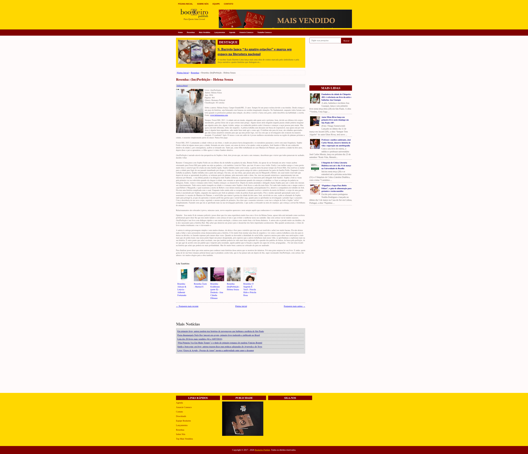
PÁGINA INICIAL (185, 4)
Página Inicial (183, 73)
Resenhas (191, 32)
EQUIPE (216, 4)
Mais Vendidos (204, 32)
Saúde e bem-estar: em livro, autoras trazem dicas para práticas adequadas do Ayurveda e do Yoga (219, 346)
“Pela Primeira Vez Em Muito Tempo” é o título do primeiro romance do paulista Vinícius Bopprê (219, 342)
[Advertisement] (240, 373)
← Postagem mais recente (187, 306)
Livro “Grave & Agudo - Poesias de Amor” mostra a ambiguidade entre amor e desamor (215, 350)
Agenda (232, 32)
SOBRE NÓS (202, 4)
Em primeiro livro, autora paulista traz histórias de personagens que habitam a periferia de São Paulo (220, 331)
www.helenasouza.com (219, 115)
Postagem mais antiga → (294, 306)
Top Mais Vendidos (184, 439)
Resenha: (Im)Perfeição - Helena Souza (204, 79)
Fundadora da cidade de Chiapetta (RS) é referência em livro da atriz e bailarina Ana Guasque (336, 97)
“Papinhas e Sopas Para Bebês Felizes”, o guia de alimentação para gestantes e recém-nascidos (336, 188)
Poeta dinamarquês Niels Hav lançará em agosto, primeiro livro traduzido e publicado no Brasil (218, 335)
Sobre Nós (180, 434)
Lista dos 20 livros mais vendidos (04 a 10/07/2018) (199, 338)
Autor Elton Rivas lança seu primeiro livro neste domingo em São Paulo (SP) (335, 120)
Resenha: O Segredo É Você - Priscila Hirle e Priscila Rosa (249, 289)
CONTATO (228, 4)
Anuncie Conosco (246, 32)
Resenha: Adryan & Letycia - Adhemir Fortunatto (181, 289)
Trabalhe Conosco (264, 32)
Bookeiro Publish (262, 450)
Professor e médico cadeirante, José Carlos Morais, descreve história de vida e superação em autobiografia (336, 142)
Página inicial (241, 306)
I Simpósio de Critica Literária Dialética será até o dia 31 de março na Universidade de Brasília (336, 165)
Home (180, 32)
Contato (179, 412)
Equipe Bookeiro (183, 421)
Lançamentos (219, 32)
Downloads (181, 416)
